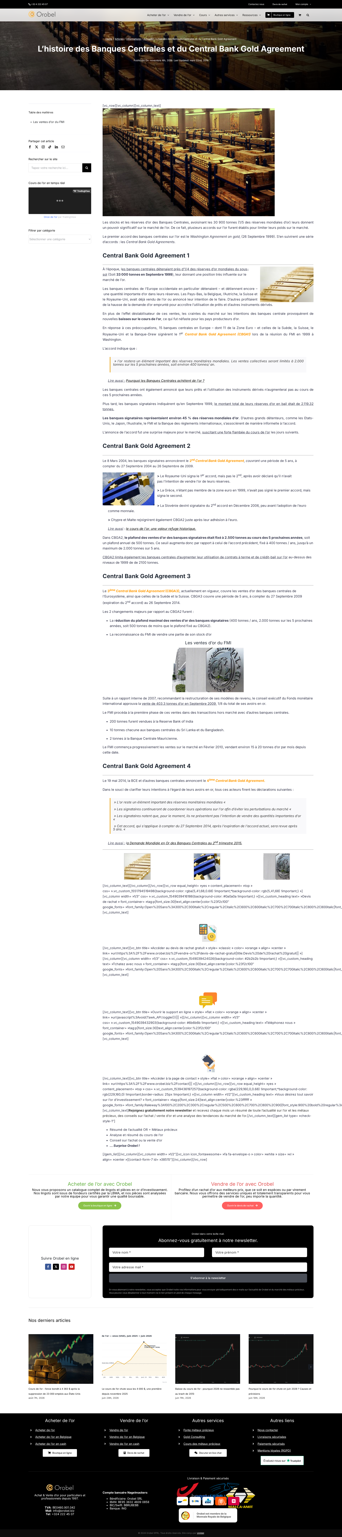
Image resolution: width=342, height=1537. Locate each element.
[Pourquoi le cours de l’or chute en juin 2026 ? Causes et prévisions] (281, 1336)
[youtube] (72, 1267)
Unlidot (200, 1533)
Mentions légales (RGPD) (274, 1450)
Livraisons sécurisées (272, 1437)
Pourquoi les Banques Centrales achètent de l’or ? (165, 381)
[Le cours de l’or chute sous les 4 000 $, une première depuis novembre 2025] (134, 1336)
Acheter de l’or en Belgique (53, 1437)
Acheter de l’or (45, 1430)
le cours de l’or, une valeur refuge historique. (161, 529)
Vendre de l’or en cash (124, 1444)
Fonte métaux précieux (198, 1430)
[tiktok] (49, 146)
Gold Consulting (194, 1437)
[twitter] (36, 146)
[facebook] (30, 146)
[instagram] (43, 146)
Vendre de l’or (118, 1430)
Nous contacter (268, 1430)
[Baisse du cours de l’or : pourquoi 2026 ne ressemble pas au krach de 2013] (207, 1336)
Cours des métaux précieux (201, 1444)
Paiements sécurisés (271, 1444)
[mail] (62, 146)
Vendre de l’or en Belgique (127, 1437)
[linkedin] (56, 146)
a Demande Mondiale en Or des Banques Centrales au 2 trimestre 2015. (184, 843)
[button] (308, 15)
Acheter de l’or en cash (50, 1444)
